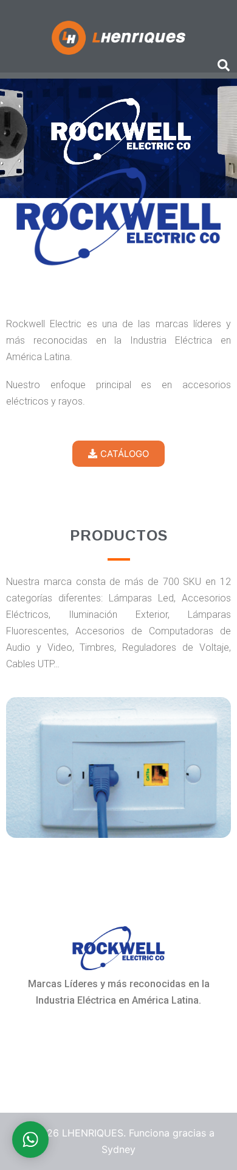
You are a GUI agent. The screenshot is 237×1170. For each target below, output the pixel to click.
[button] (223, 66)
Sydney (118, 1149)
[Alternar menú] (12, 8)
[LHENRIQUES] (118, 36)
